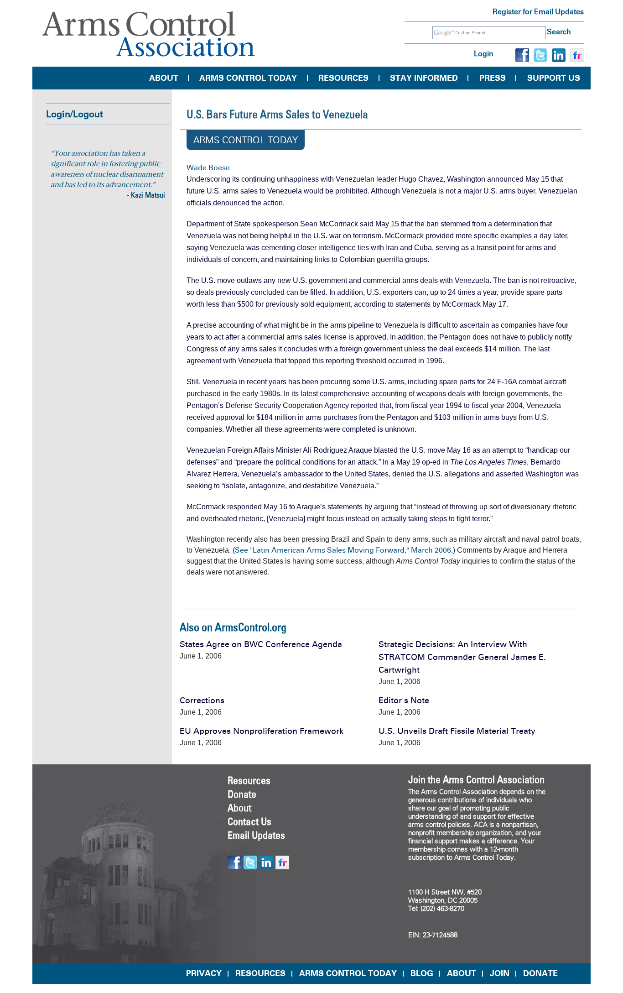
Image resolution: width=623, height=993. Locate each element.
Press (492, 78)
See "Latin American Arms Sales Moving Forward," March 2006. (344, 550)
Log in (483, 53)
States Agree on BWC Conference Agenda (261, 644)
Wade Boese (208, 167)
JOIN (499, 973)
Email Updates (256, 835)
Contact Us (249, 821)
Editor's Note (404, 700)
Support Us (553, 78)
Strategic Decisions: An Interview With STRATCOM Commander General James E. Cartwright (462, 657)
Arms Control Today (248, 78)
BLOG (421, 973)
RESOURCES (260, 973)
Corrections (202, 700)
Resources (343, 78)
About (163, 78)
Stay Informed (424, 78)
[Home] (148, 34)
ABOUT (461, 973)
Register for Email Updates (538, 11)
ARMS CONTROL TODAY (348, 973)
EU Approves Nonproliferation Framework (261, 731)
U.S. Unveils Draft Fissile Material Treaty (457, 731)
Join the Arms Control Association (476, 779)
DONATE (540, 973)
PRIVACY (204, 973)
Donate (242, 794)
